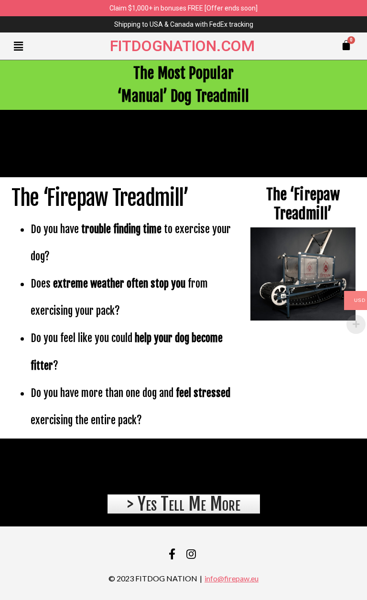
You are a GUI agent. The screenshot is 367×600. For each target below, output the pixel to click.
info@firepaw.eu (232, 578)
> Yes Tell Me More (183, 504)
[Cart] (346, 45)
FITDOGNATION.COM (182, 46)
